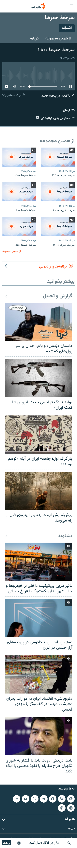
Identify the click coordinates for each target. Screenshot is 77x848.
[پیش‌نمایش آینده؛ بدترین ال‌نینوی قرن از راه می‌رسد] (38, 491)
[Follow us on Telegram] (43, 799)
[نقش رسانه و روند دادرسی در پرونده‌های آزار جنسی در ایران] (38, 618)
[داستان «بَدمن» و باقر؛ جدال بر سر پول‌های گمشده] (38, 322)
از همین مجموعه (58, 38)
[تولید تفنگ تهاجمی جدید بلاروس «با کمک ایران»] (38, 378)
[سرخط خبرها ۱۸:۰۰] (19, 191)
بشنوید (65, 536)
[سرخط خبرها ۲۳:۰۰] (58, 157)
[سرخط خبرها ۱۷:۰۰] (58, 226)
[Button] (69, 111)
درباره (34, 38)
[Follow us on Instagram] (71, 808)
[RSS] (62, 799)
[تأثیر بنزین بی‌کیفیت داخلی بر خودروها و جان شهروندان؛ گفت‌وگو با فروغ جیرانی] (38, 562)
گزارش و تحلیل (57, 296)
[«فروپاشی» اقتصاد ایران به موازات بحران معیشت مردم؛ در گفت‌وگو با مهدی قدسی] (38, 674)
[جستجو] (69, 843)
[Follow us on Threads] (62, 808)
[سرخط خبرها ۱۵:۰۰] (19, 226)
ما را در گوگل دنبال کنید (44, 842)
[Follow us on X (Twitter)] (34, 799)
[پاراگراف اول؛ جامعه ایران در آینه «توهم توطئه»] (38, 434)
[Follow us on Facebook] (52, 799)
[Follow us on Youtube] (25, 799)
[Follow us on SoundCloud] (16, 799)
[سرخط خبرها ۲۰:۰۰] (58, 191)
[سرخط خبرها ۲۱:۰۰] (19, 157)
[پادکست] (19, 843)
